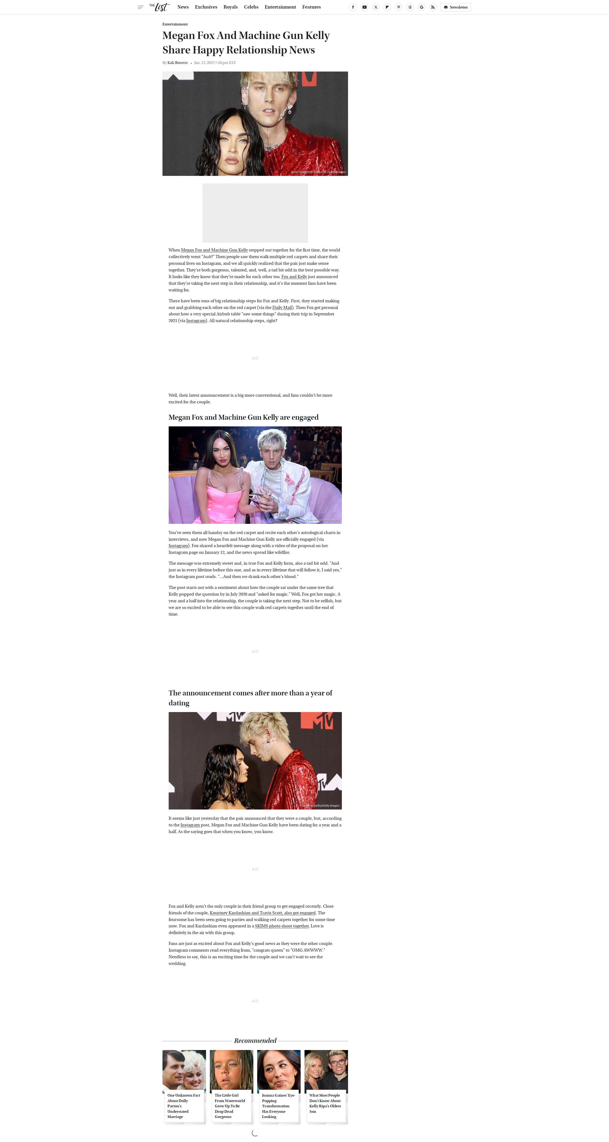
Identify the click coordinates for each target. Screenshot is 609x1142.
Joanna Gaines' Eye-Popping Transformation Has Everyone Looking (278, 1106)
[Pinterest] (399, 7)
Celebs (251, 7)
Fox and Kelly (294, 276)
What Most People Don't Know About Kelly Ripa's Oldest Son (325, 1103)
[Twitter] (376, 7)
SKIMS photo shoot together (282, 926)
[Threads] (410, 7)
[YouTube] (364, 7)
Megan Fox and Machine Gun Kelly (214, 250)
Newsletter (459, 7)
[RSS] (433, 7)
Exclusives (206, 7)
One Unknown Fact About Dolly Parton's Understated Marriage (183, 1106)
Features (311, 7)
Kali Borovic (177, 62)
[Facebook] (353, 7)
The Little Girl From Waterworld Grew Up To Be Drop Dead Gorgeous (230, 1106)
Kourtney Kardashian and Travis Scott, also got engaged (263, 913)
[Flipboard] (387, 7)
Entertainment (280, 7)
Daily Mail (282, 307)
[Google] (421, 7)
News (183, 7)
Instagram (196, 320)
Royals (231, 7)
